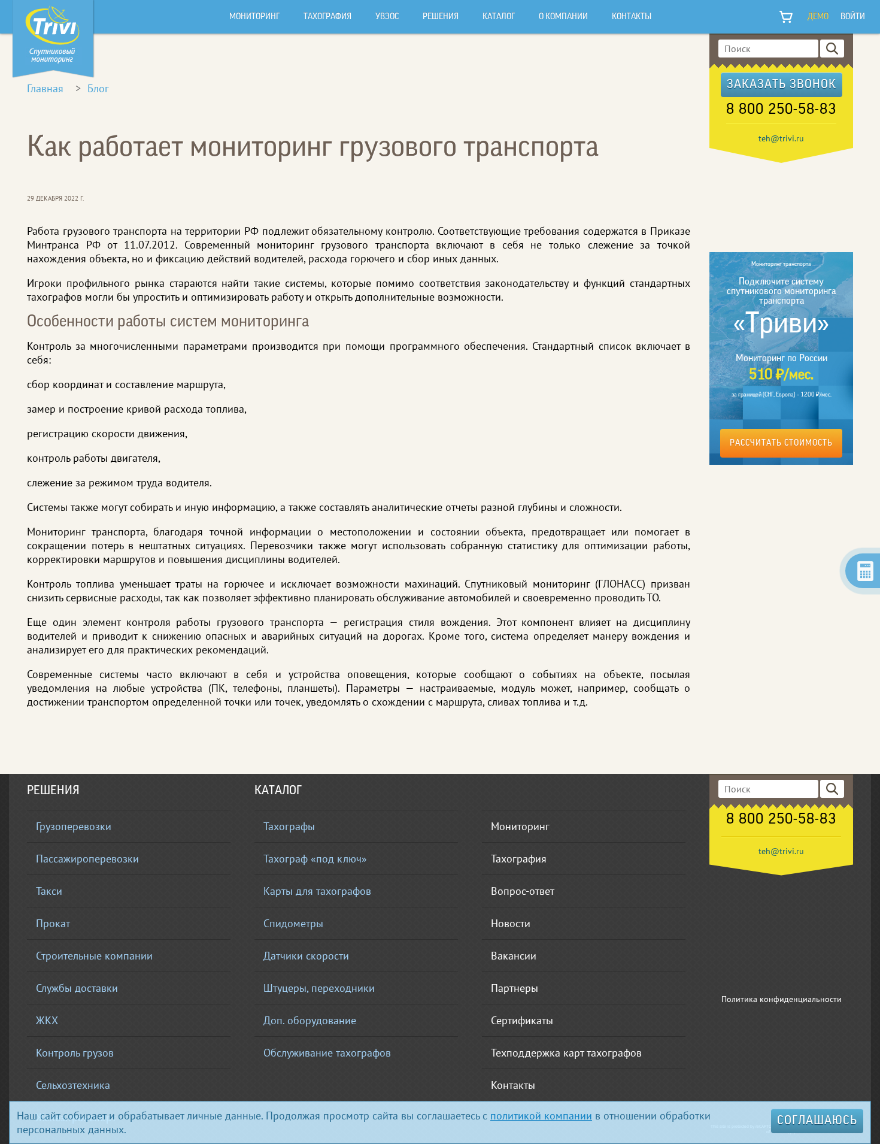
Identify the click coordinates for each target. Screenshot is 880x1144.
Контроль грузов (75, 1053)
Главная (45, 88)
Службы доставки (77, 988)
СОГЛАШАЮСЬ (817, 1121)
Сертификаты (522, 1020)
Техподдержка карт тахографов (566, 1053)
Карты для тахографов (317, 891)
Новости (510, 923)
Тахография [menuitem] (327, 17)
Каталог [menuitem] (499, 17)
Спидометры (293, 923)
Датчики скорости (306, 956)
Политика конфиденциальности (781, 999)
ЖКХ (47, 1020)
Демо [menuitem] (818, 17)
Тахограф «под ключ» (315, 858)
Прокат (53, 923)
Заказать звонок (781, 85)
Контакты (513, 1085)
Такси (49, 891)
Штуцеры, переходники (319, 988)
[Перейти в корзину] (787, 17)
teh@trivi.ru (781, 138)
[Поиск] (832, 48)
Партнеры (514, 988)
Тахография (519, 858)
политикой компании (541, 1115)
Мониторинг (520, 826)
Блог (98, 88)
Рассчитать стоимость (781, 443)
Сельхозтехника (73, 1085)
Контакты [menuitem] (631, 17)
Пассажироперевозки (87, 858)
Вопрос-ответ (522, 891)
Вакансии (513, 956)
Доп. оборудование (309, 1020)
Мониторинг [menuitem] (254, 17)
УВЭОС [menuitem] (387, 17)
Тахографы (289, 826)
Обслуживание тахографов (327, 1053)
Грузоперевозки (73, 826)
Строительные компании (94, 956)
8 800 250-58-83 (781, 110)
